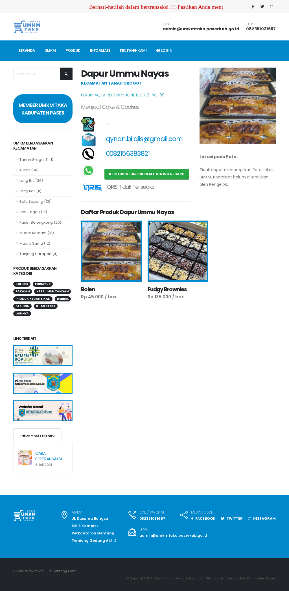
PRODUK (72, 50)
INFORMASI (100, 50)
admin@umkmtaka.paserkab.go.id (201, 29)
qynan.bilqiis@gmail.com (143, 138)
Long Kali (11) (30, 191)
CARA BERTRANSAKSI (48, 456)
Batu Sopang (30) (35, 201)
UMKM (50, 50)
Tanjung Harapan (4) (38, 253)
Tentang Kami (64, 571)
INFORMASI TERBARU (37, 435)
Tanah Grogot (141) (36, 159)
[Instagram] (271, 7)
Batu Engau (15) (33, 212)
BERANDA (26, 50)
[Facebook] (253, 7)
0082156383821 (127, 153)
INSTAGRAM (264, 518)
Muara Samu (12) (34, 243)
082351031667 (261, 29)
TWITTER (234, 518)
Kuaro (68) (29, 170)
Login (166, 50)
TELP (249, 24)
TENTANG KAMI (132, 50)
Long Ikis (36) (31, 180)
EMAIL (167, 24)
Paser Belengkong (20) (40, 222)
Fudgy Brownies (167, 289)
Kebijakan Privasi (30, 571)
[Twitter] (262, 7)
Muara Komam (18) (36, 232)
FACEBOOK (205, 518)
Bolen (88, 289)
